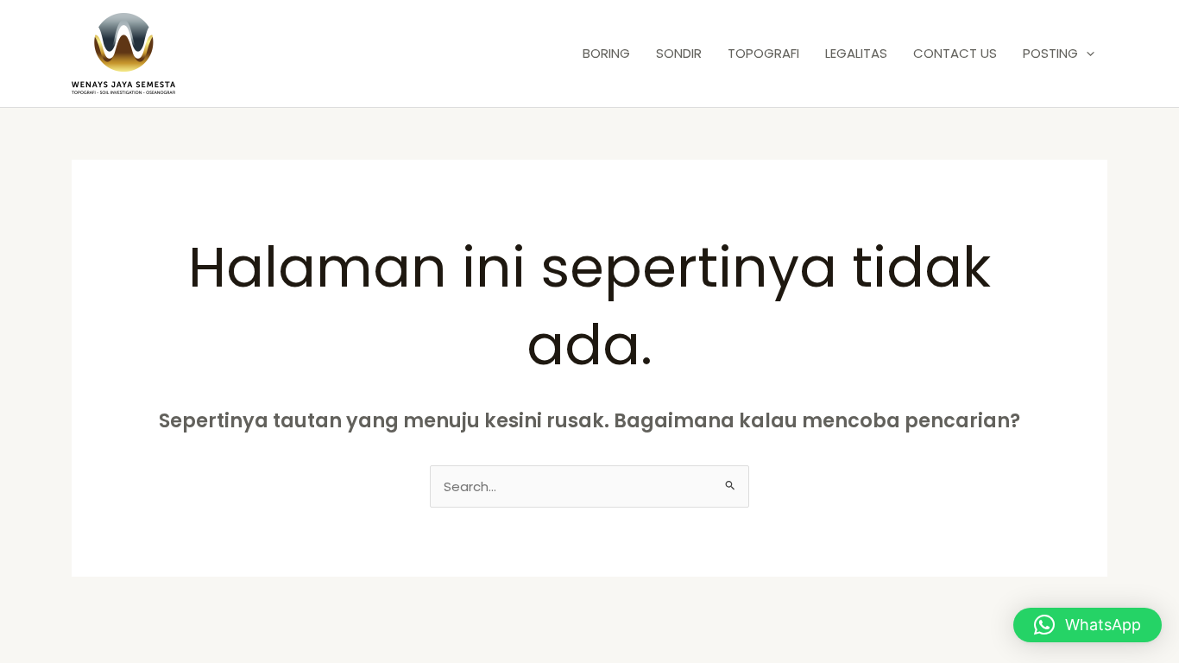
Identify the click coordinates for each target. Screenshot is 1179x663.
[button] (1086, 53)
